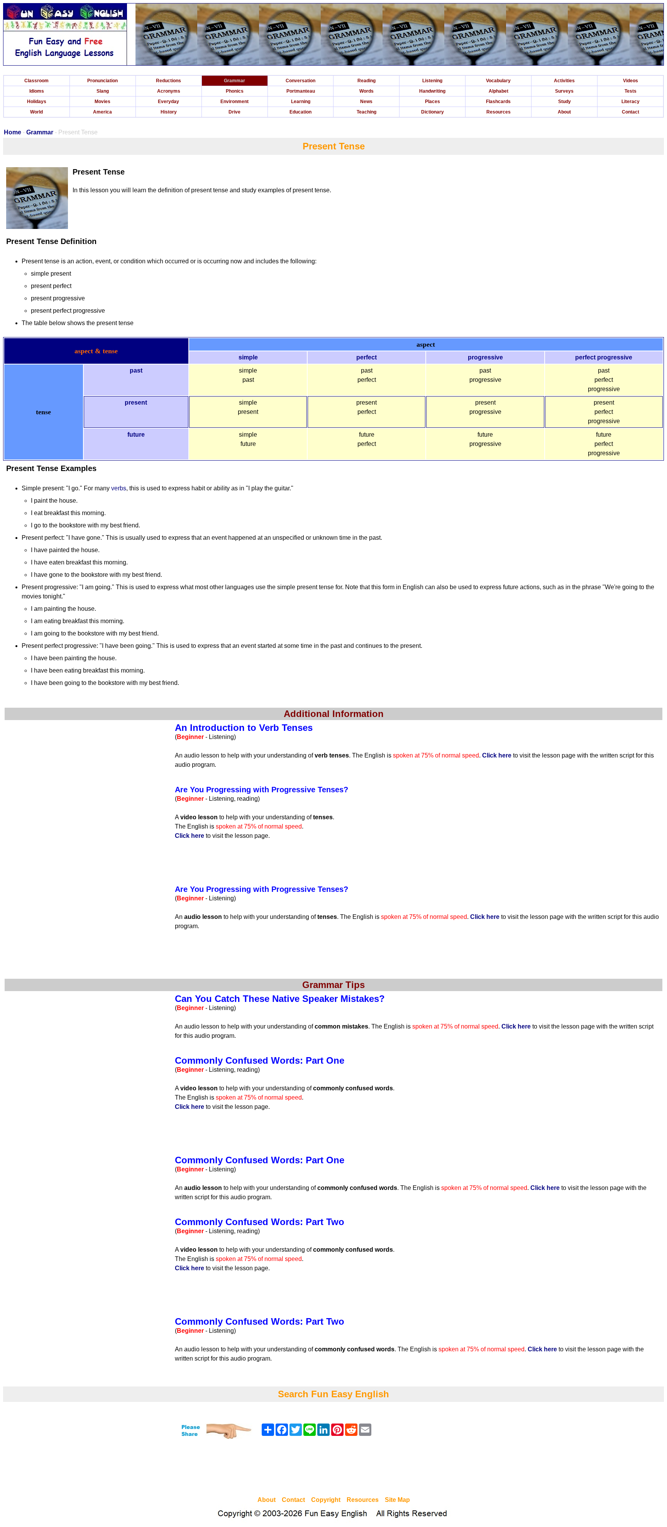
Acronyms (168, 91)
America (102, 112)
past (136, 370)
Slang (102, 91)
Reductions (168, 80)
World (36, 112)
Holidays (36, 101)
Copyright (325, 1499)
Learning (300, 101)
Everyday (168, 101)
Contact (630, 112)
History (169, 112)
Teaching (366, 112)
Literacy (630, 101)
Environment (234, 101)
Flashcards (498, 101)
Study (564, 101)
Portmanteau (300, 91)
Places (432, 101)
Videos (630, 80)
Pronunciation (102, 80)
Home (12, 132)
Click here (496, 755)
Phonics (235, 91)
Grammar (234, 80)
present (136, 402)
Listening (432, 80)
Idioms (36, 91)
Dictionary (432, 112)
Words (366, 91)
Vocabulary (498, 80)
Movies (102, 101)
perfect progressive (603, 357)
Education (300, 112)
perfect (366, 357)
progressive (485, 357)
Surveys (564, 91)
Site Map (397, 1499)
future (136, 434)
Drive (234, 112)
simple (248, 357)
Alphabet (498, 91)
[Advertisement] (333, 1468)
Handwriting (432, 91)
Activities (564, 80)
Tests (631, 91)
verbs (118, 488)
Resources (498, 112)
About (564, 112)
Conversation (300, 80)
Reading (366, 80)
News (366, 101)
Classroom (36, 80)
